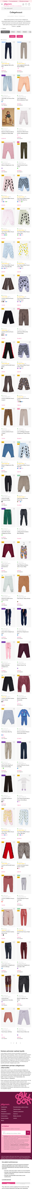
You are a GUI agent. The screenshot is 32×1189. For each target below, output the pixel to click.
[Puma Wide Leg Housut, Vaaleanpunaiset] (3, 801)
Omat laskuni (3, 1111)
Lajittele (19, 36)
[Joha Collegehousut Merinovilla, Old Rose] (19, 501)
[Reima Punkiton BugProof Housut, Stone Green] (3, 768)
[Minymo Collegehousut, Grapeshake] (17, 701)
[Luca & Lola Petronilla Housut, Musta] (2, 368)
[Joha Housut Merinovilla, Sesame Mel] (17, 501)
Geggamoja (12, 1078)
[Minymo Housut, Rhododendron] (2, 568)
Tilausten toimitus (17, 1109)
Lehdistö (15, 1118)
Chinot (13, 31)
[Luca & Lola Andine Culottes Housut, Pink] (3, 701)
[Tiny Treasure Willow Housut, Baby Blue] (17, 468)
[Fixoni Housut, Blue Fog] (2, 734)
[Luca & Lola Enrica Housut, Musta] (3, 301)
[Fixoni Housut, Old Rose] (2, 1034)
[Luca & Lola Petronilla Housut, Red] (2, 868)
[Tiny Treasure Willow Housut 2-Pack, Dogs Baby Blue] (2, 268)
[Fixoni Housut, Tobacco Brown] (17, 601)
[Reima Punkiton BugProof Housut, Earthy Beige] (2, 768)
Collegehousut (22, 16)
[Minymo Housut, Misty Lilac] (17, 1034)
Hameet (25, 31)
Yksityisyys (15, 1113)
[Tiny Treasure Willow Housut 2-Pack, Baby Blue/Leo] (3, 201)
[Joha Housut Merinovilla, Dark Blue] (20, 501)
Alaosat (16, 16)
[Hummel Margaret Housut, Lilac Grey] (17, 901)
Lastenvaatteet (10, 16)
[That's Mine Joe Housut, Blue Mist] (2, 101)
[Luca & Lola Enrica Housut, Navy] (6, 301)
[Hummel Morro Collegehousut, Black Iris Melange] (2, 968)
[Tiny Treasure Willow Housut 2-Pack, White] (17, 268)
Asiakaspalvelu (4, 1107)
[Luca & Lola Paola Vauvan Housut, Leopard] (17, 868)
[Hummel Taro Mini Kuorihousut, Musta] (2, 501)
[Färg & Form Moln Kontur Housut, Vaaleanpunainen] (17, 135)
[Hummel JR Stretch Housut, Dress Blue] (17, 768)
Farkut (18, 31)
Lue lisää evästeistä (6, 1179)
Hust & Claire (19, 1076)
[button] (2, 4)
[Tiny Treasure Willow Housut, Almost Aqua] (6, 201)
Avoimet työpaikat (4, 1118)
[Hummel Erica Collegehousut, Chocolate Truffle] (17, 968)
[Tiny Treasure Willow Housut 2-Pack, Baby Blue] (17, 835)
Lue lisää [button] (18, 26)
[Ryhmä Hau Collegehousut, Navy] (17, 634)
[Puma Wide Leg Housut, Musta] (2, 801)
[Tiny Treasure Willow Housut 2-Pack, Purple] (17, 301)
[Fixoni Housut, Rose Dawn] (3, 734)
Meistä (2, 1120)
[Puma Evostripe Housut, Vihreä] (17, 168)
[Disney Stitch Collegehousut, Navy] (2, 634)
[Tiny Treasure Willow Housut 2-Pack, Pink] (4, 201)
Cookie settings (4, 1116)
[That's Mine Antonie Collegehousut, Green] (2, 535)
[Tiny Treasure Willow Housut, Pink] (2, 201)
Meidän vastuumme (17, 1116)
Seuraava (20, 1043)
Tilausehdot (3, 1109)
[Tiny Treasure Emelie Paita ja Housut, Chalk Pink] (18, 801)
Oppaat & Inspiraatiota (5, 1113)
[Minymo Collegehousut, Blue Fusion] (2, 468)
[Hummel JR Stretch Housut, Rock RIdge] (18, 768)
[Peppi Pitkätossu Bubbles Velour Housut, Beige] (17, 568)
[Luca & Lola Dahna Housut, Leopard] (2, 435)
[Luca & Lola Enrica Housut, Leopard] (2, 301)
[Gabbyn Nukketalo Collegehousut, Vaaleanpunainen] (2, 668)
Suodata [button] (12, 36)
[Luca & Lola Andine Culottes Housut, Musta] (2, 701)
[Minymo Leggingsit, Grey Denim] (17, 1001)
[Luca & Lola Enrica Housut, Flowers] (4, 301)
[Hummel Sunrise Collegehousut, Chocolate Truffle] (2, 1001)
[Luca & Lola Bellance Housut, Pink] (2, 901)
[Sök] (2, 8)
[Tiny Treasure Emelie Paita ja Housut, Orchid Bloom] (17, 801)
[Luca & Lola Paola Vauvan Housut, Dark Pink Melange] (18, 868)
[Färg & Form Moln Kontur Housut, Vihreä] (2, 601)
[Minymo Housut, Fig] (17, 668)
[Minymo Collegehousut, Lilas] (2, 168)
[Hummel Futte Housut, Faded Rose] (17, 935)
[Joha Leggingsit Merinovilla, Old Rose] (2, 68)
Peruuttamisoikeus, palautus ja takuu (20, 1107)
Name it (7, 1078)
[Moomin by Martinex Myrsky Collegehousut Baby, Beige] (2, 135)
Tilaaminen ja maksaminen (18, 1111)
